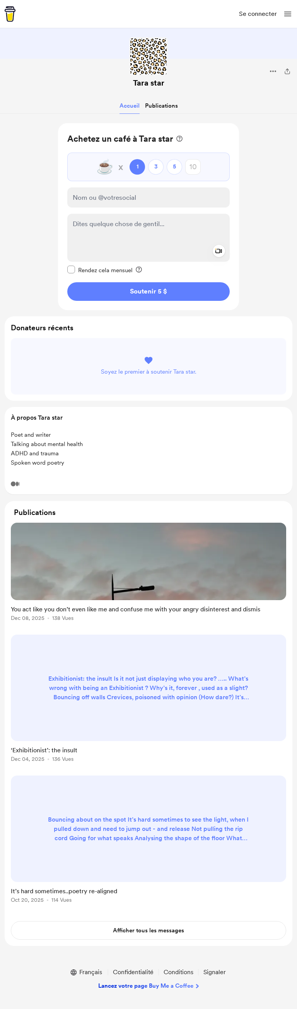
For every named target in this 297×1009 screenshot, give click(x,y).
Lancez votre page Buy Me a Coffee (145, 985)
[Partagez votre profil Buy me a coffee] (287, 71)
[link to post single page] (148, 573)
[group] (148, 576)
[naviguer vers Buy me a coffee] (10, 14)
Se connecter (258, 13)
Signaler (214, 972)
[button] (287, 14)
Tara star (148, 83)
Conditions (178, 972)
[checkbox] (100, 270)
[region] (148, 216)
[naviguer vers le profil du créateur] (148, 56)
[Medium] (15, 484)
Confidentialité (133, 972)
